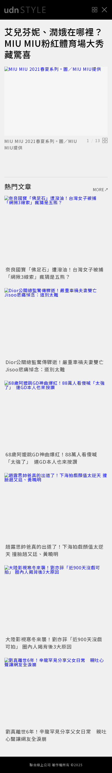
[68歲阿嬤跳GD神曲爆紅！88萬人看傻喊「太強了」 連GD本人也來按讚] (56, 415)
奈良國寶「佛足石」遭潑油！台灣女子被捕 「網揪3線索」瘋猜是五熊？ (57, 273)
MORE (98, 189)
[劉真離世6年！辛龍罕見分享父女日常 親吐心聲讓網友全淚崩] (56, 692)
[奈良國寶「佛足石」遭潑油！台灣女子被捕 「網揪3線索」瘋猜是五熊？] (56, 230)
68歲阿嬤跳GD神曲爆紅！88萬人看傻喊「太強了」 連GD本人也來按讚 (51, 458)
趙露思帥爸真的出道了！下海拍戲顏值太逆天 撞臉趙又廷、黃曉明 (54, 550)
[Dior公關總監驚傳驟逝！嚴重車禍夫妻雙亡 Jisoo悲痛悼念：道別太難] (56, 322)
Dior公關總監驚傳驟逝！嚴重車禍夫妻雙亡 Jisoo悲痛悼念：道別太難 (57, 365)
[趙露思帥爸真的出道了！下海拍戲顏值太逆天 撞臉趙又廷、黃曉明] (56, 507)
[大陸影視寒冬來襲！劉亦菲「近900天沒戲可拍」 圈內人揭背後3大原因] (56, 599)
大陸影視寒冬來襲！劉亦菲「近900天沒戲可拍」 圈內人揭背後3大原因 (53, 642)
